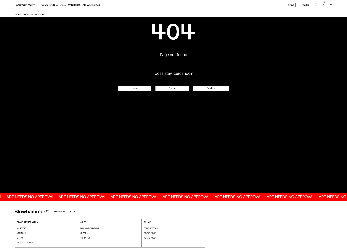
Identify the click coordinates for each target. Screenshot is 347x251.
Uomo (135, 88)
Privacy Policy (150, 233)
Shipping (84, 233)
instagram (59, 211)
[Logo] (25, 5)
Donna (172, 88)
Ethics (20, 238)
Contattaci (85, 238)
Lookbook (21, 233)
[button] (331, 5)
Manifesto (21, 228)
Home (18, 14)
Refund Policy (150, 238)
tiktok (71, 211)
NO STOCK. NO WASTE (25, 243)
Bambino (211, 88)
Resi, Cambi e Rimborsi (89, 228)
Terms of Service (151, 228)
